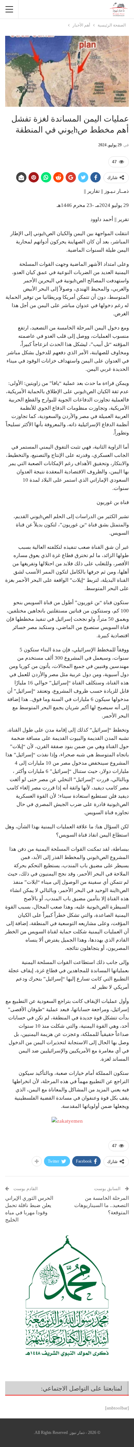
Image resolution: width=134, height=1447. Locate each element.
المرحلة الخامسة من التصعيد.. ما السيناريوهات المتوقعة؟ (101, 1205)
